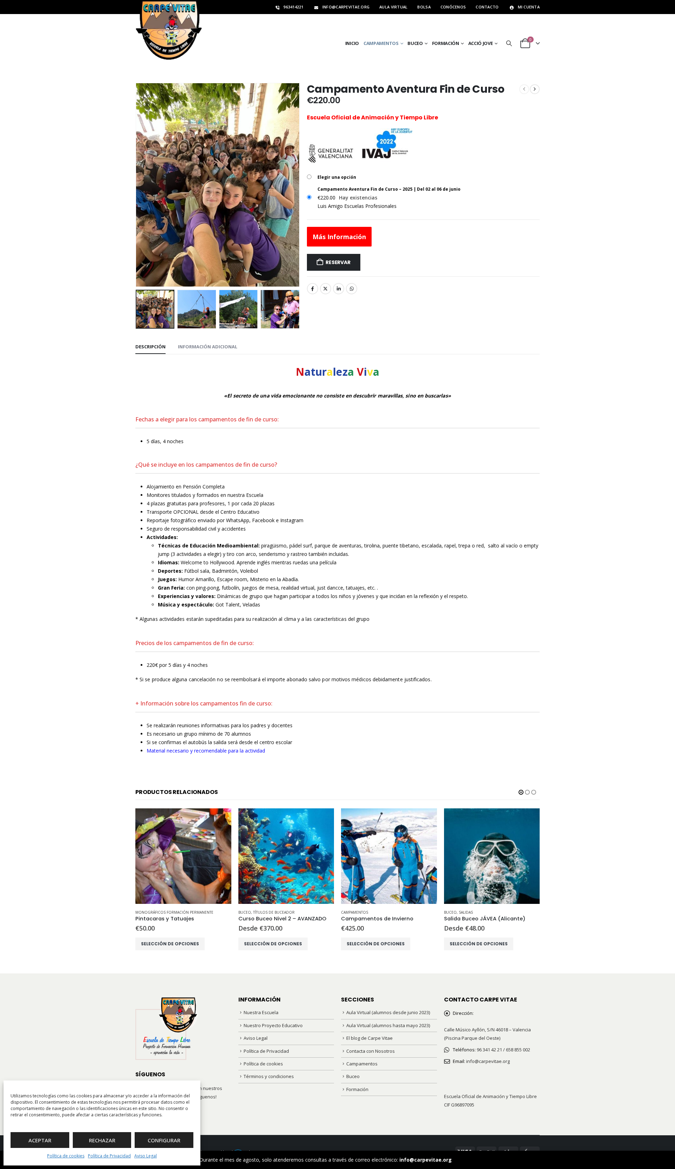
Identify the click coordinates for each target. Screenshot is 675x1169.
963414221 (293, 6)
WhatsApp (351, 288)
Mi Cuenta (529, 6)
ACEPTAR (39, 1140)
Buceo (415, 43)
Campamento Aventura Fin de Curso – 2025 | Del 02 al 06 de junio (389, 189)
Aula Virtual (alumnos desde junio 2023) (388, 1012)
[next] (535, 89)
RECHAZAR (102, 1140)
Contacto (487, 6)
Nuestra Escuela (261, 1012)
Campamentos (381, 43)
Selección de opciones (170, 944)
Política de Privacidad (109, 1156)
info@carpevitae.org (425, 1159)
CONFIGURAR (164, 1140)
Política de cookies (65, 1156)
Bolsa (423, 6)
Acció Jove (480, 43)
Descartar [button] (464, 1159)
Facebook (312, 288)
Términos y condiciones (269, 1076)
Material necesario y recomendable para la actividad (206, 750)
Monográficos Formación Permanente (174, 912)
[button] (509, 43)
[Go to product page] (183, 856)
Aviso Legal (145, 1156)
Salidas (466, 912)
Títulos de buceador (274, 912)
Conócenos (453, 6)
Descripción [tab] (150, 346)
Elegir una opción (336, 177)
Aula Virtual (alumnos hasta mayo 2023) (388, 1025)
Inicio (352, 43)
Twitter (325, 288)
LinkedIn (338, 288)
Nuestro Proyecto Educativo (273, 1025)
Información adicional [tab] (207, 346)
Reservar (338, 262)
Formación (445, 43)
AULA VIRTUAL (393, 6)
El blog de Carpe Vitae (369, 1038)
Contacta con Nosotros (370, 1051)
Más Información (339, 236)
